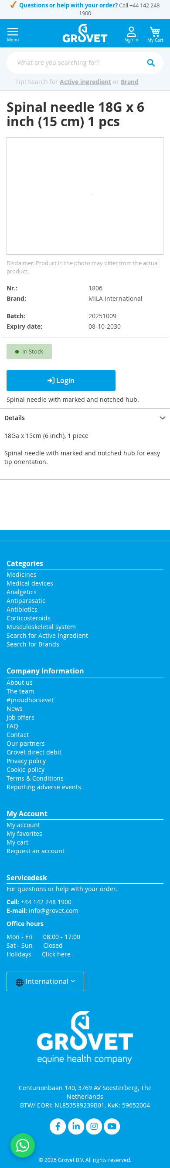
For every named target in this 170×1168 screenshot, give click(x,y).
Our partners (26, 743)
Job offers (20, 717)
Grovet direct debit (34, 752)
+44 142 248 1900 (46, 902)
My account (23, 825)
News (15, 708)
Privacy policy (26, 761)
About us (20, 682)
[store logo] (85, 33)
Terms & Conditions (35, 778)
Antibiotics (22, 609)
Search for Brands (33, 644)
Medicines (22, 574)
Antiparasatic (26, 600)
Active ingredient (85, 81)
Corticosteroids (29, 618)
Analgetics (22, 592)
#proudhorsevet (30, 700)
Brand (130, 81)
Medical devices (30, 583)
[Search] (150, 63)
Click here (56, 954)
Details (14, 418)
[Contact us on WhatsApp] (22, 1145)
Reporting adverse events (44, 787)
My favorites (24, 833)
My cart (17, 842)
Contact (19, 734)
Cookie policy (25, 769)
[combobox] (85, 63)
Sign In (131, 40)
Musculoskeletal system (41, 627)
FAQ (12, 726)
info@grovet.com (53, 910)
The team (20, 691)
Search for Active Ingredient (47, 635)
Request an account (36, 851)
